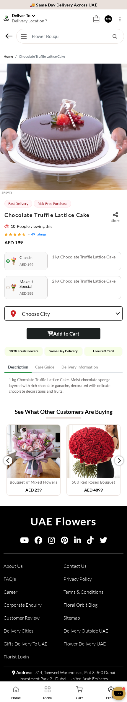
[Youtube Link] (24, 541)
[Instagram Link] (51, 541)
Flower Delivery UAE (85, 644)
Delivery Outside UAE (86, 631)
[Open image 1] (63, 127)
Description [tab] (18, 367)
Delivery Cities (18, 631)
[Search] (115, 36)
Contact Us (75, 566)
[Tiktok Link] (90, 541)
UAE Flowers (63, 521)
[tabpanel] (63, 385)
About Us (13, 566)
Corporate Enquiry (23, 605)
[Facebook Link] (38, 541)
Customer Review (22, 618)
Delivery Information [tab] (79, 367)
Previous (8, 460)
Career (10, 592)
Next (119, 460)
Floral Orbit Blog (80, 605)
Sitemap (72, 618)
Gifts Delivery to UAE (25, 644)
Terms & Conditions (83, 592)
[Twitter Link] (103, 541)
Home (8, 56)
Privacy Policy (78, 579)
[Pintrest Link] (64, 541)
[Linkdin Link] (77, 541)
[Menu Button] (23, 36)
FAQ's (10, 579)
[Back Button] (9, 36)
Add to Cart (66, 334)
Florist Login (16, 657)
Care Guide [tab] (44, 367)
